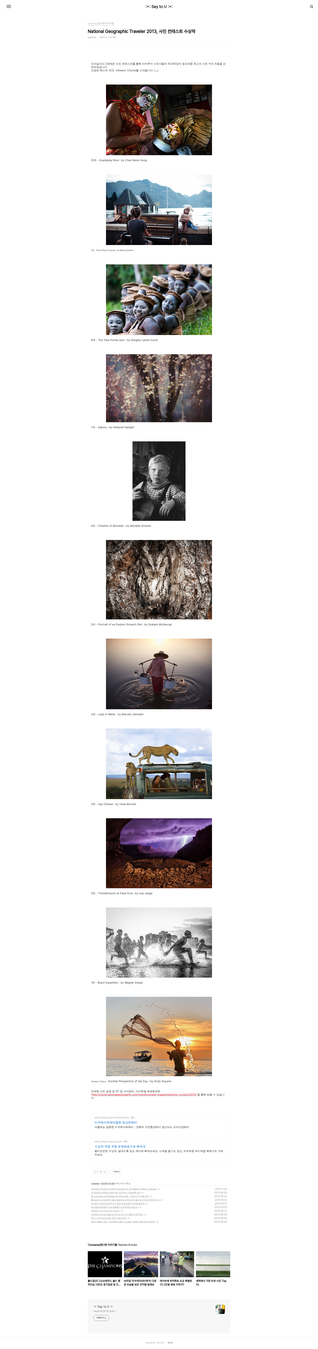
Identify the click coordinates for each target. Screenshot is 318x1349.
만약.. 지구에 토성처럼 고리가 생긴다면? (109, 1218)
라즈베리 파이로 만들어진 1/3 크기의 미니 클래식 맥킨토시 (117, 1214)
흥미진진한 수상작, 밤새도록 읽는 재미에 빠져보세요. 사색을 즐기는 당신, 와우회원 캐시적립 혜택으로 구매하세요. (159, 1152)
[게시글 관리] (105, 1171)
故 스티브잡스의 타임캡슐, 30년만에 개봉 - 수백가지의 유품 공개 (120, 1196)
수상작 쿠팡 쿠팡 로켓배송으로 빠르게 (120, 1146)
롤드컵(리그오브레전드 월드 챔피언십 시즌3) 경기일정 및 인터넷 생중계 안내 (125, 1200)
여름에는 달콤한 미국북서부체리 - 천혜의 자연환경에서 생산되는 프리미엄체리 (142, 1127)
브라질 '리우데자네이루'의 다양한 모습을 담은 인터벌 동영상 (118, 1203)
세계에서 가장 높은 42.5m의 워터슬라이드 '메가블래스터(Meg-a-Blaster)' (124, 1189)
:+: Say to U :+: (159, 7)
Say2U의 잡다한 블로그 (104, 1311)
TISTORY (160, 1343)
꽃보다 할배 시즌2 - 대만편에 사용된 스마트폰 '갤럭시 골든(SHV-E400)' (123, 1221)
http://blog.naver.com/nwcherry (112, 1117)
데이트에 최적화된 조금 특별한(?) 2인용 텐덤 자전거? (114, 1207)
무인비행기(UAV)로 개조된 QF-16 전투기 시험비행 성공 (115, 1192)
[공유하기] (101, 1171)
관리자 (170, 1343)
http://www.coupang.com (108, 1141)
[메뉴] (8, 6)
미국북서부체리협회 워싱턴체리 (116, 1122)
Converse (95, 1183)
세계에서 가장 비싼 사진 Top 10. (105, 1211)
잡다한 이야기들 (107, 1183)
